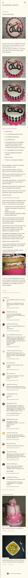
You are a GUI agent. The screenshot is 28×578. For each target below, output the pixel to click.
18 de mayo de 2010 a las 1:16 (12, 380)
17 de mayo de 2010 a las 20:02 (13, 319)
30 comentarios (11, 530)
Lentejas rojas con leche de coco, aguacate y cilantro (13, 561)
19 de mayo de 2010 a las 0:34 (13, 459)
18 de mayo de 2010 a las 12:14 (13, 399)
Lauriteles (9, 477)
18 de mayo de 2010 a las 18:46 (13, 428)
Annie (8, 451)
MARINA (9, 419)
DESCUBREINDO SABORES (10, 5)
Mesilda (8, 312)
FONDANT (9, 292)
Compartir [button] (4, 290)
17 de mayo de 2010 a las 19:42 (13, 307)
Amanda (9, 394)
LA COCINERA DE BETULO (14, 299)
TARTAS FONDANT (15, 292)
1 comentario (10, 564)
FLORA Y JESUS (11, 350)
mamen (9, 432)
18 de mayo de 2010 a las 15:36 (13, 415)
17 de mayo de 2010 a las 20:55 (13, 330)
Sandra (8, 403)
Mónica (8, 464)
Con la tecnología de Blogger (15, 573)
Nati (8, 443)
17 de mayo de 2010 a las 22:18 (13, 346)
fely (7, 373)
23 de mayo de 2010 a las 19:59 (13, 486)
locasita (8, 384)
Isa (7, 362)
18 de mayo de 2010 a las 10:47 (13, 389)
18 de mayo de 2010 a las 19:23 (13, 439)
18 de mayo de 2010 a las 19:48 (13, 447)
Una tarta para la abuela (12, 528)
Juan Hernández (11, 334)
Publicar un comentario (8, 489)
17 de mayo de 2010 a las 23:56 (13, 358)
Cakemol (9, 324)
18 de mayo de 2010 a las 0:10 (13, 369)
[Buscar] (25, 2)
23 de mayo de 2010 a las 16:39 (13, 473)
